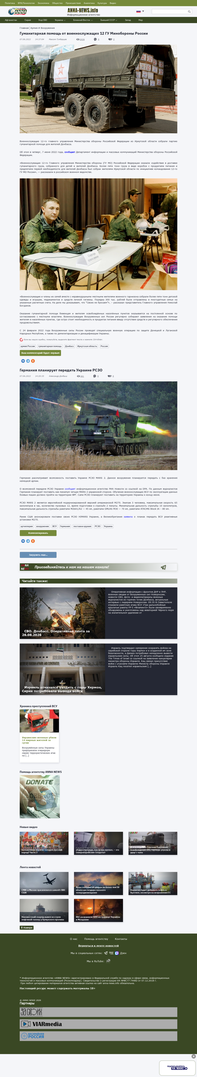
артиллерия (27, 526)
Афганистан (11, 20)
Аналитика (89, 3)
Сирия (28, 20)
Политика (10, 3)
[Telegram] (28, 361)
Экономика (43, 3)
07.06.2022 (32, 39)
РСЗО (97, 526)
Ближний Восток (81, 20)
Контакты (121, 938)
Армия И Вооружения (42, 28)
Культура (102, 3)
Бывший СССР (108, 20)
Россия (104, 346)
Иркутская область (87, 346)
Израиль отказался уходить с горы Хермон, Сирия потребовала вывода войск (62, 689)
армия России (28, 346)
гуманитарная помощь (50, 346)
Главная (24, 28)
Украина (59, 20)
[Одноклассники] (33, 361)
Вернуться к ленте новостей (98, 945)
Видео (113, 3)
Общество (57, 3)
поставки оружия (82, 526)
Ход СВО (42, 20)
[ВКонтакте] (23, 361)
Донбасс (69, 346)
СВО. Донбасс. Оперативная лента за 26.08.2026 (56, 633)
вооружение (42, 526)
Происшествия (73, 3)
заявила (128, 516)
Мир (141, 20)
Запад (128, 20)
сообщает (69, 152)
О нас (73, 938)
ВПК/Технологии (26, 3)
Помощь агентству (96, 938)
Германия (65, 526)
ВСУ (54, 526)
